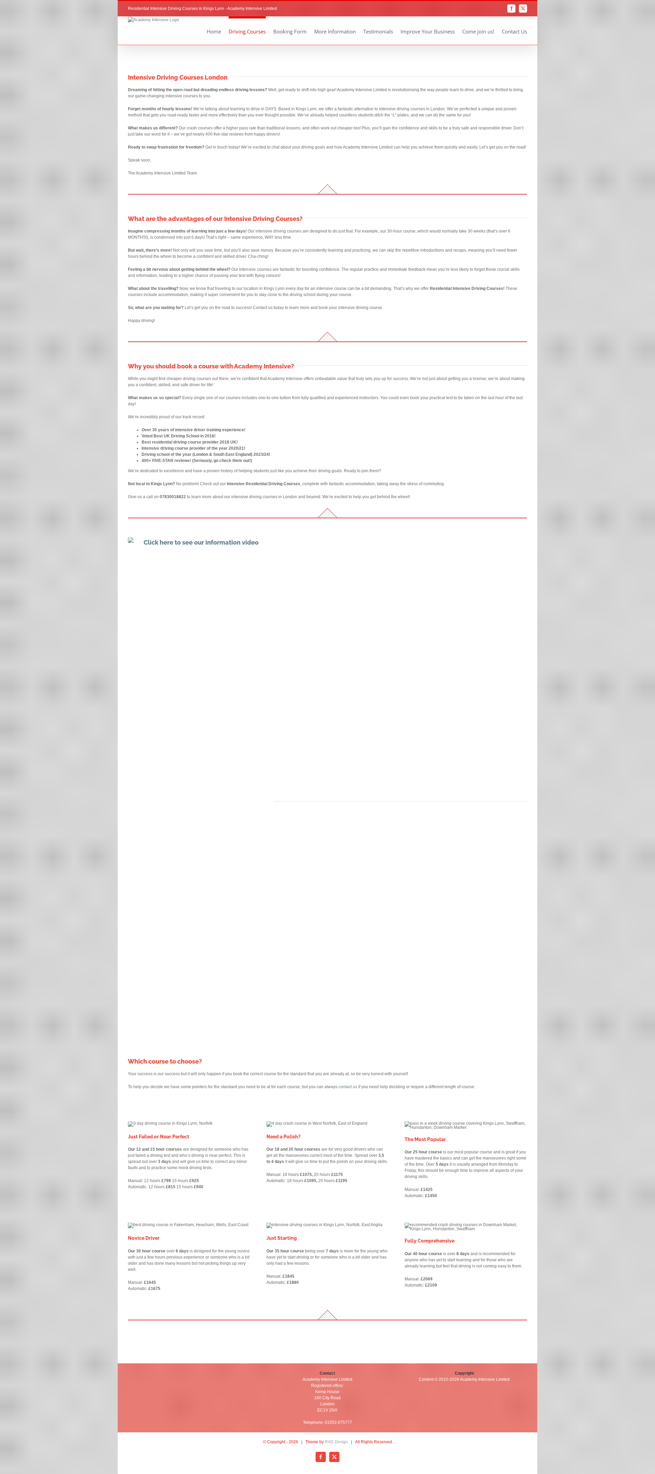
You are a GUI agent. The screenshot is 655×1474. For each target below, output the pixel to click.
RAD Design (336, 1442)
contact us (347, 1086)
